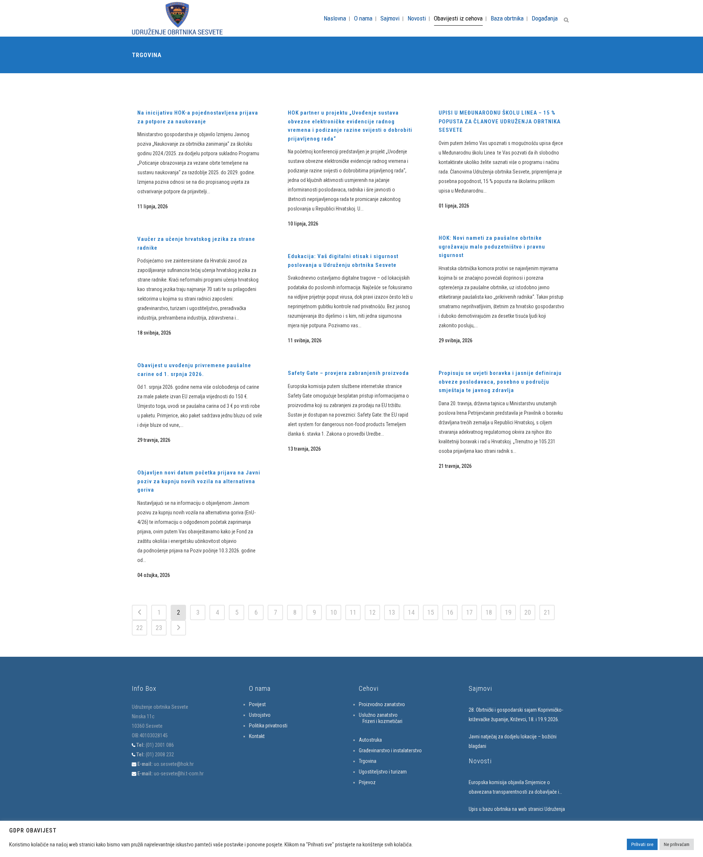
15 (430, 612)
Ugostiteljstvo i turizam (383, 772)
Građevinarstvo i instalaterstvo (390, 750)
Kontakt (257, 736)
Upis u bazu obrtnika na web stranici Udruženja (517, 809)
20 (527, 612)
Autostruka (370, 740)
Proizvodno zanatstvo (382, 704)
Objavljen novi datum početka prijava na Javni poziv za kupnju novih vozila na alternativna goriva (198, 481)
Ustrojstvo (260, 715)
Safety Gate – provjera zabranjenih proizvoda (348, 373)
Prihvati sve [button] (642, 844)
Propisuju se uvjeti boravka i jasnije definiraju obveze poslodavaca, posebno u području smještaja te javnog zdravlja (500, 382)
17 (469, 612)
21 (547, 612)
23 (159, 627)
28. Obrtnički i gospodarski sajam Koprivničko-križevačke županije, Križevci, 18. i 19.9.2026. (516, 714)
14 (411, 612)
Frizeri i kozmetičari (382, 721)
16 (450, 612)
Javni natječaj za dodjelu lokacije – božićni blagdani (513, 741)
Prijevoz (367, 782)
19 (508, 612)
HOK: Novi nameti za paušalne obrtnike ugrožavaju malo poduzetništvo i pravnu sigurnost (492, 246)
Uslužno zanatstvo (378, 715)
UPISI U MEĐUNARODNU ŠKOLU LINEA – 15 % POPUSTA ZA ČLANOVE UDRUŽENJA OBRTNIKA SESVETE (500, 121)
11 (353, 612)
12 (372, 612)
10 (333, 612)
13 (391, 612)
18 (489, 612)
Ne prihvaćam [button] (676, 844)
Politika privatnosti (268, 725)
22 (139, 627)
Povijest (257, 704)
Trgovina (367, 761)
